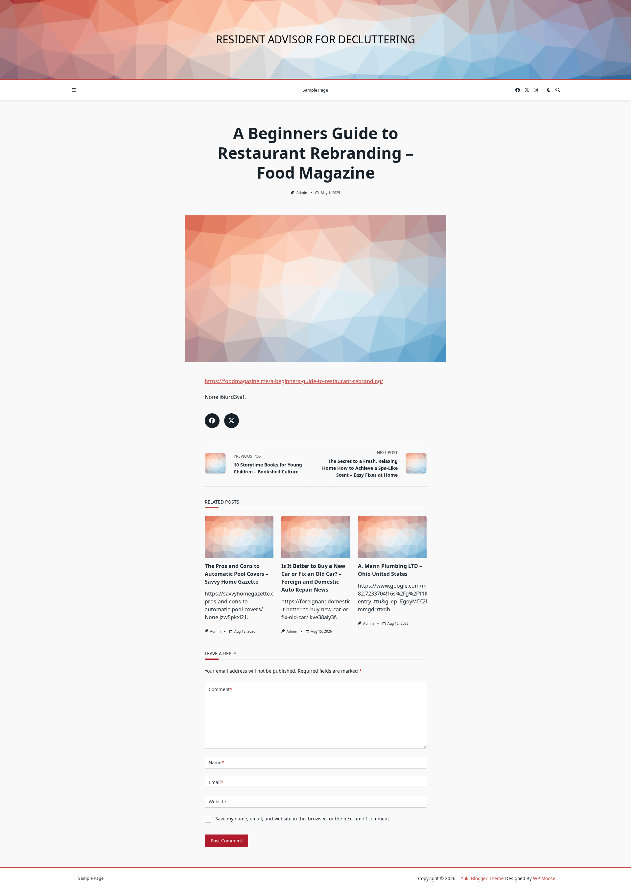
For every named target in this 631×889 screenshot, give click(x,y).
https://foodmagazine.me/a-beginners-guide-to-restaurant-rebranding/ (294, 381)
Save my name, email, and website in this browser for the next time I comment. (302, 818)
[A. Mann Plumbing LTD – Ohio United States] (392, 537)
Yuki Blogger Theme (482, 878)
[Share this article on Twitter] (231, 420)
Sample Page (315, 90)
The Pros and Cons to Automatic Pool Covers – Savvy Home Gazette (236, 573)
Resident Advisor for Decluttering (315, 39)
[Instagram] (536, 90)
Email (216, 782)
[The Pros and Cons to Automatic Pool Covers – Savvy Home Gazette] (239, 537)
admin (301, 192)
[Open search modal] (557, 90)
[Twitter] (527, 90)
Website (217, 801)
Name (216, 762)
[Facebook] (517, 90)
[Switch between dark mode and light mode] (548, 90)
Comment (220, 689)
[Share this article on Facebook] (212, 420)
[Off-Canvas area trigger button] (74, 90)
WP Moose (544, 878)
